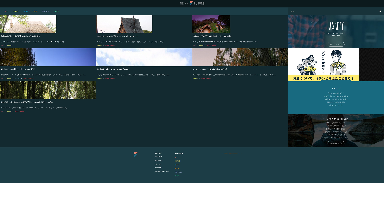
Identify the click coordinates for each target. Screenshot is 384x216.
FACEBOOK (158, 160)
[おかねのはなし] (336, 64)
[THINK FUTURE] (192, 5)
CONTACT (158, 153)
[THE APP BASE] (336, 130)
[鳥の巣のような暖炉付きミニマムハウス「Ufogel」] (144, 57)
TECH (25, 11)
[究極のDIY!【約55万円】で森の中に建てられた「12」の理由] (240, 24)
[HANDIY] (336, 31)
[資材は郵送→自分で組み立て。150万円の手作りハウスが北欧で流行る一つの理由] (48, 90)
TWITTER (158, 164)
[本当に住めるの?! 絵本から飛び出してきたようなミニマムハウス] (144, 24)
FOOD (35, 11)
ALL (6, 11)
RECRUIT (158, 168)
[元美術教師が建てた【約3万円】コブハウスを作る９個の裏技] (48, 24)
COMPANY (158, 157)
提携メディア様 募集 (162, 171)
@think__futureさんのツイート (232, 153)
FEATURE (46, 11)
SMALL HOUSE (110, 45)
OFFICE (17, 78)
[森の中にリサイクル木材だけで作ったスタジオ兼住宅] (48, 57)
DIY (2, 45)
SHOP (57, 11)
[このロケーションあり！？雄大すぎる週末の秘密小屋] (240, 57)
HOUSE (16, 11)
